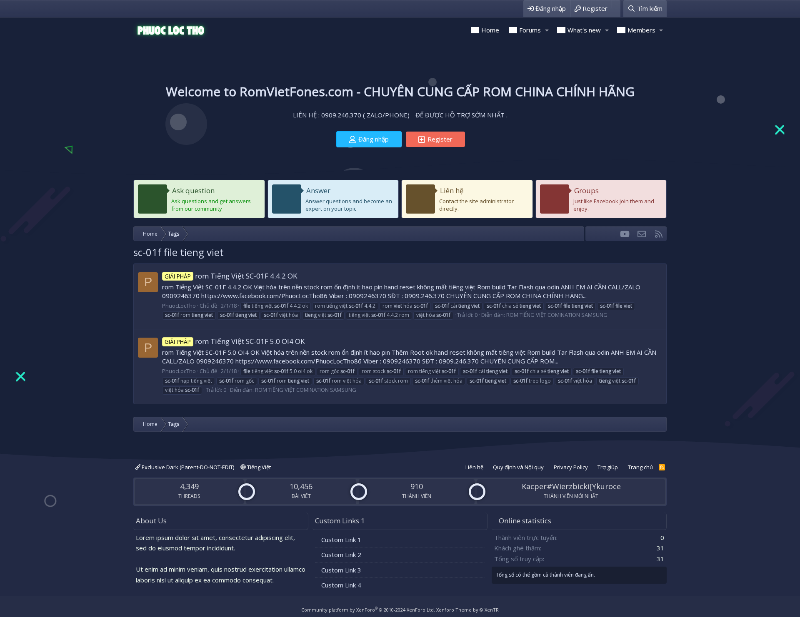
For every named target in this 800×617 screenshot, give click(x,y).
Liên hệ (452, 190)
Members (641, 30)
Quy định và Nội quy (518, 467)
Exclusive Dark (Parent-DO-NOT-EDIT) (187, 467)
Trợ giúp (608, 467)
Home (490, 30)
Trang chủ (640, 467)
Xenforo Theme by (467, 610)
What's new (584, 30)
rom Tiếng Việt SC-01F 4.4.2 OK (231, 276)
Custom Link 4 (341, 585)
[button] (546, 30)
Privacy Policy (571, 467)
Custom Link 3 (341, 570)
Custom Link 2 (341, 554)
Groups (586, 190)
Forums (530, 30)
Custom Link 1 (341, 539)
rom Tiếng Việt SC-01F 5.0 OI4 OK (235, 341)
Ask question (193, 190)
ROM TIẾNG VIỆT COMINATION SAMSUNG (557, 314)
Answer (318, 190)
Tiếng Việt (258, 467)
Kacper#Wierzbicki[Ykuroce (571, 486)
